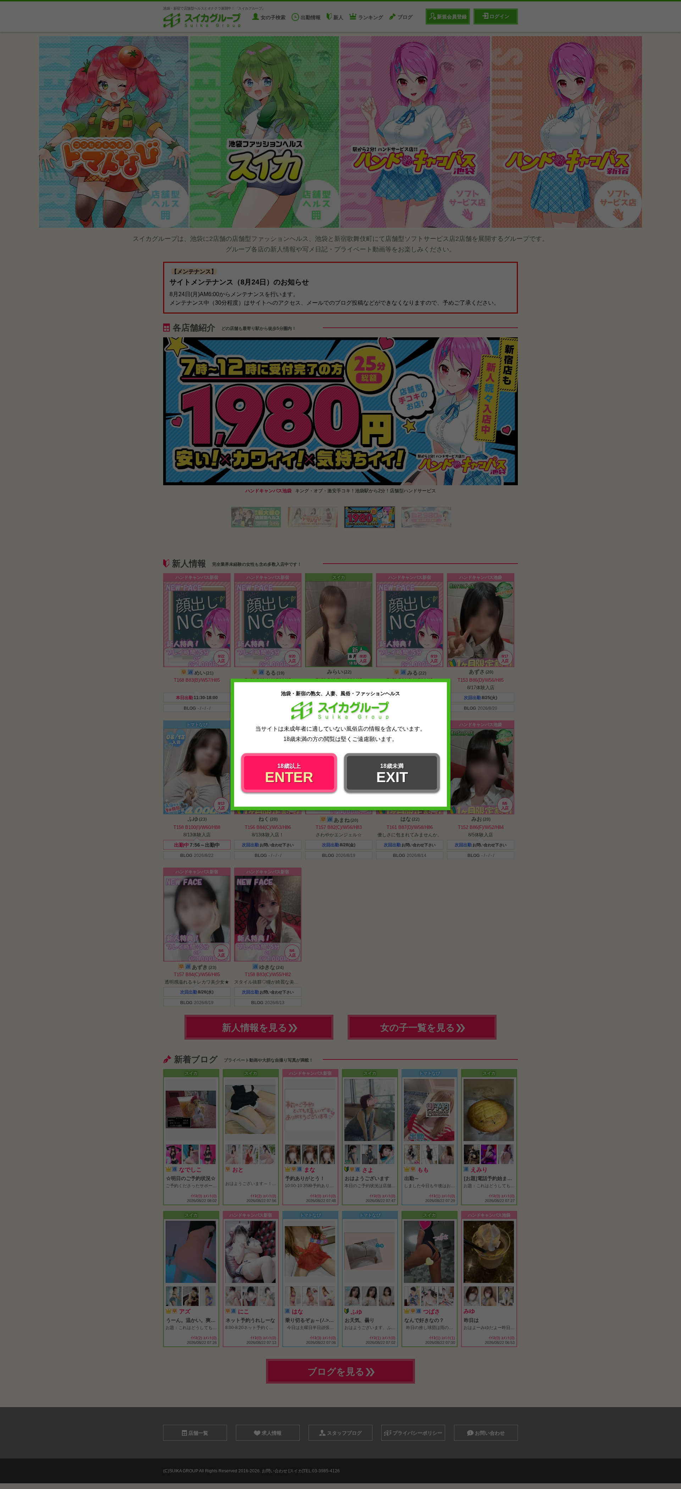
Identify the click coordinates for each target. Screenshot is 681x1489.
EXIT (392, 774)
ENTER (289, 774)
